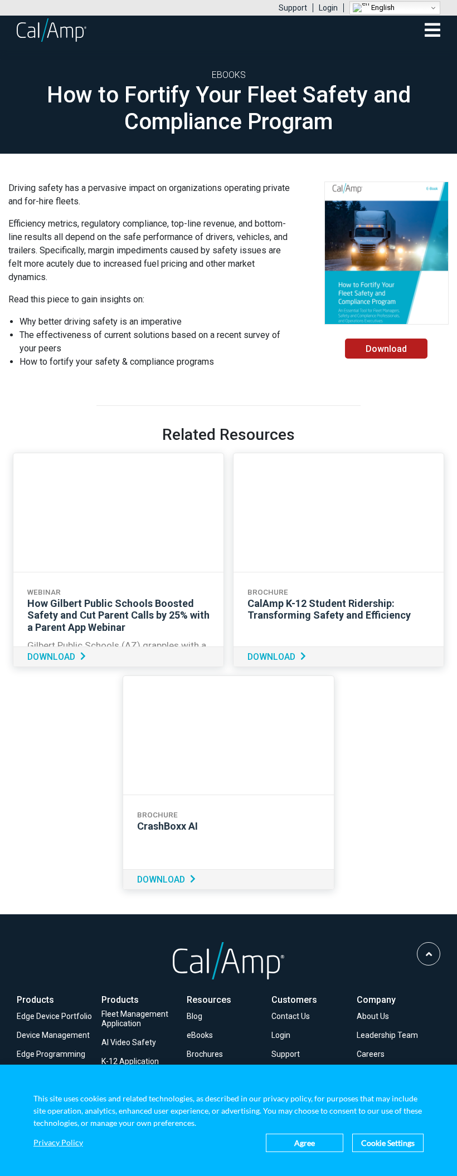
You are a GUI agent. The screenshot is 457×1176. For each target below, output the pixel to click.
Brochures (205, 1054)
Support (293, 8)
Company (376, 999)
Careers (371, 1054)
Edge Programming (51, 1054)
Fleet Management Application (134, 1019)
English (382, 7)
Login (328, 8)
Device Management (53, 1035)
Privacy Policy (58, 1142)
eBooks (200, 1035)
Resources (209, 999)
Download (386, 349)
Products (35, 999)
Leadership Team (387, 1035)
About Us (373, 1016)
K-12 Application (130, 1061)
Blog (194, 1016)
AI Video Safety (128, 1042)
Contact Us (290, 1016)
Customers (294, 999)
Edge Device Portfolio (54, 1016)
